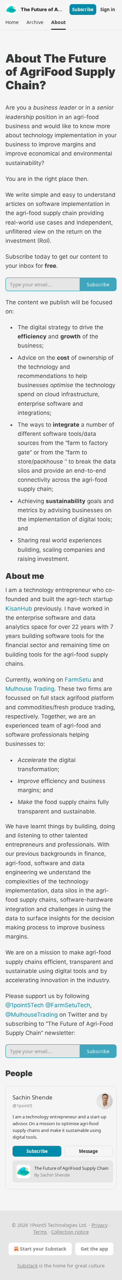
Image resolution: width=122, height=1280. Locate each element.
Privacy (99, 1225)
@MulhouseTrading (31, 1014)
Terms (40, 1232)
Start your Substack (43, 1249)
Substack (27, 1265)
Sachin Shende (33, 1097)
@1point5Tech (24, 1005)
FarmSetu (78, 679)
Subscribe (83, 9)
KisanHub (18, 608)
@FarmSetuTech (67, 1005)
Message (88, 1151)
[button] (11, 22)
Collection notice (70, 1232)
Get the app (94, 1249)
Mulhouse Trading (29, 688)
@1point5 (22, 1106)
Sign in (107, 9)
